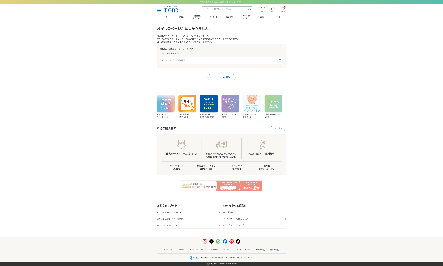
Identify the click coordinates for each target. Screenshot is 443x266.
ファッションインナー (246, 17)
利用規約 (181, 250)
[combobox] (227, 9)
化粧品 (181, 17)
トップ (165, 17)
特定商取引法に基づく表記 (220, 250)
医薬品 (261, 17)
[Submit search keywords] (249, 9)
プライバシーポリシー (243, 250)
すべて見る (278, 128)
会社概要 (273, 250)
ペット (278, 17)
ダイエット (213, 17)
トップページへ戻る (221, 77)
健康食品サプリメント (197, 17)
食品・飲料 (230, 17)
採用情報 (259, 250)
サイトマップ (169, 250)
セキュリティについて (198, 250)
